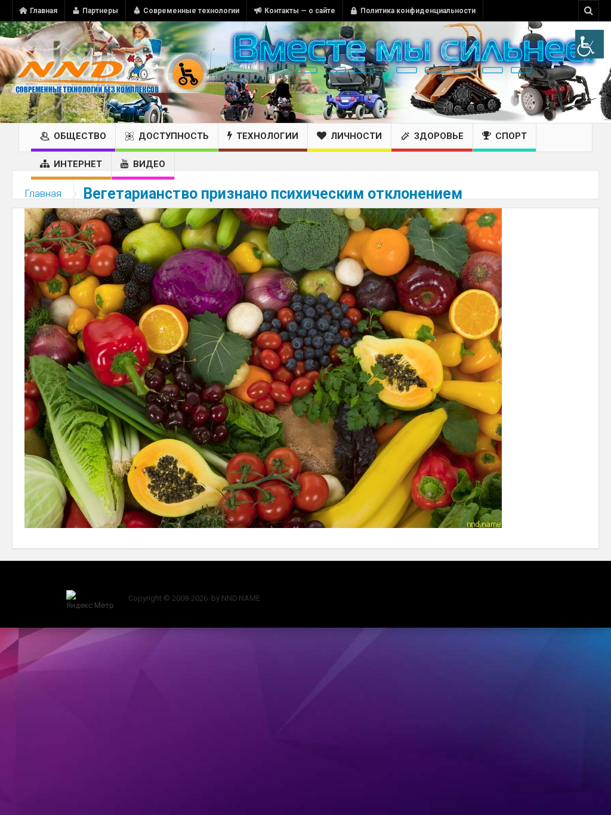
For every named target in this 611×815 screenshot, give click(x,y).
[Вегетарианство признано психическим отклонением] (263, 367)
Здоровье (439, 136)
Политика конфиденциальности (418, 11)
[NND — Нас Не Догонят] (110, 72)
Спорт (511, 136)
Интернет (78, 164)
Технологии (267, 136)
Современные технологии (191, 11)
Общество (80, 136)
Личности (356, 136)
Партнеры (100, 11)
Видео (149, 164)
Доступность (173, 136)
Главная (43, 11)
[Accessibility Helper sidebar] (589, 44)
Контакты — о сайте (299, 11)
